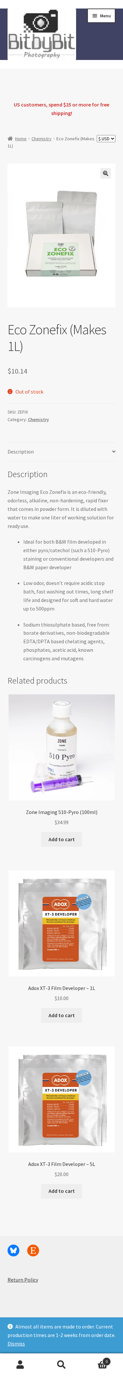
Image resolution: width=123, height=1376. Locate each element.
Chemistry (41, 139)
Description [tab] (21, 451)
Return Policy (23, 1279)
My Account (20, 1365)
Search (61, 1365)
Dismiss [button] (16, 1343)
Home (21, 139)
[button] (105, 173)
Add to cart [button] (62, 839)
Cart (95, 1359)
